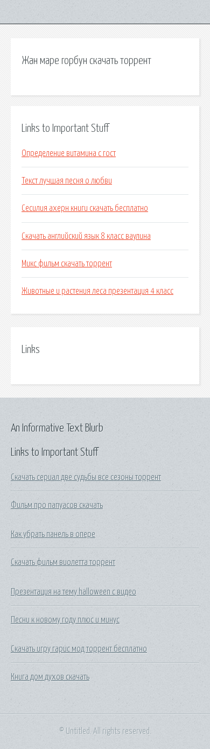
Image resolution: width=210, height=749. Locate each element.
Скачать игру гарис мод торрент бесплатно (79, 649)
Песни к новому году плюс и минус (65, 620)
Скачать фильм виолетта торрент (63, 562)
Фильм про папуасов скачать (57, 505)
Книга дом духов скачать (50, 677)
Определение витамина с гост (69, 153)
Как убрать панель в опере (53, 534)
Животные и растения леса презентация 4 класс (97, 291)
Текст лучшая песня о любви (67, 180)
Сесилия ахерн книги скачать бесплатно (85, 208)
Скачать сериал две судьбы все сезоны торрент (86, 477)
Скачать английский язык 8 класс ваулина (86, 236)
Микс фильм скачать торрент (67, 263)
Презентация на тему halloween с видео (73, 592)
